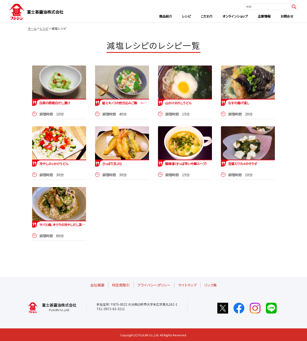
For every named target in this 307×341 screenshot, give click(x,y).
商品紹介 (165, 16)
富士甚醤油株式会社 (45, 12)
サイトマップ (187, 285)
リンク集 (210, 285)
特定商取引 (121, 285)
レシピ (186, 16)
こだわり (207, 16)
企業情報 (264, 16)
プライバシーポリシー (154, 285)
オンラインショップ (235, 16)
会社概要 (97, 285)
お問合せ (286, 16)
